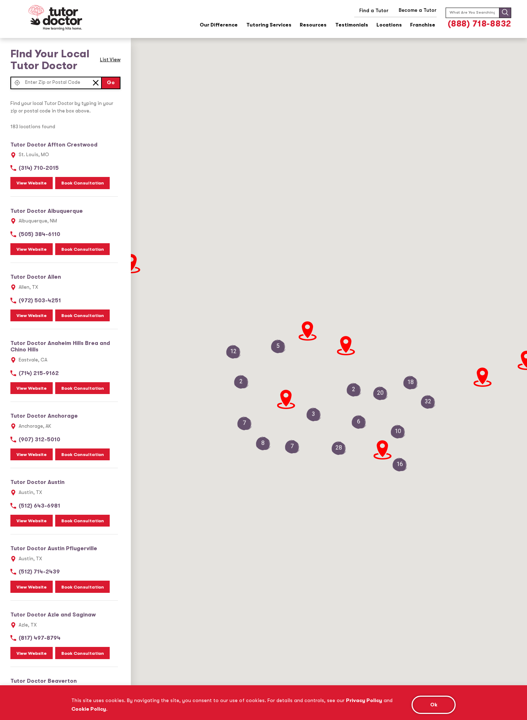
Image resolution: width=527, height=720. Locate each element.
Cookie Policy (88, 709)
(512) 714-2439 (39, 571)
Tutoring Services (268, 25)
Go (111, 82)
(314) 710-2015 (39, 168)
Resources (313, 25)
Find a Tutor (374, 10)
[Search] (505, 13)
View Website (31, 183)
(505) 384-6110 (39, 234)
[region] (263, 702)
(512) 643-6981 (39, 506)
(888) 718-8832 (479, 24)
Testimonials (351, 25)
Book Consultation (82, 183)
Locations (389, 25)
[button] (17, 82)
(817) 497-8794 (40, 638)
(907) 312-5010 (39, 439)
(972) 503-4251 (40, 300)
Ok (433, 704)
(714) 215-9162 (39, 373)
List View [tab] (110, 59)
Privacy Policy (364, 700)
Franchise (422, 25)
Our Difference (219, 25)
